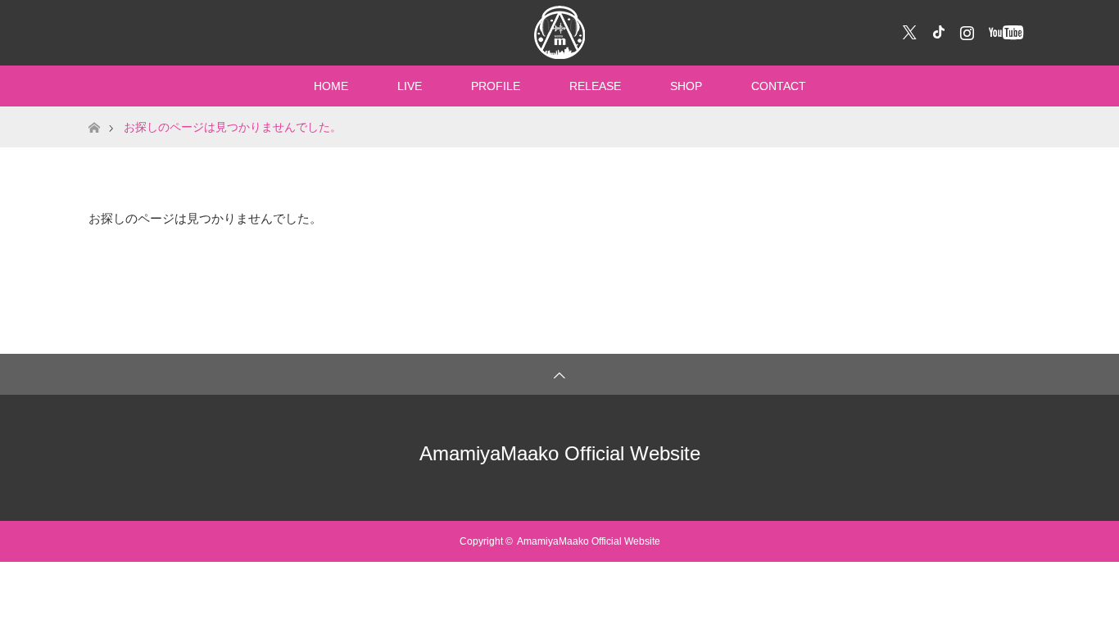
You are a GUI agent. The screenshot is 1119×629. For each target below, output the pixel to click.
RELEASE (595, 86)
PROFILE (495, 86)
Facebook (936, 29)
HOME (331, 86)
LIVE (409, 86)
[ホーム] (93, 112)
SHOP (686, 86)
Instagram (965, 29)
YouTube (1003, 29)
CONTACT (778, 86)
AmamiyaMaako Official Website (559, 453)
